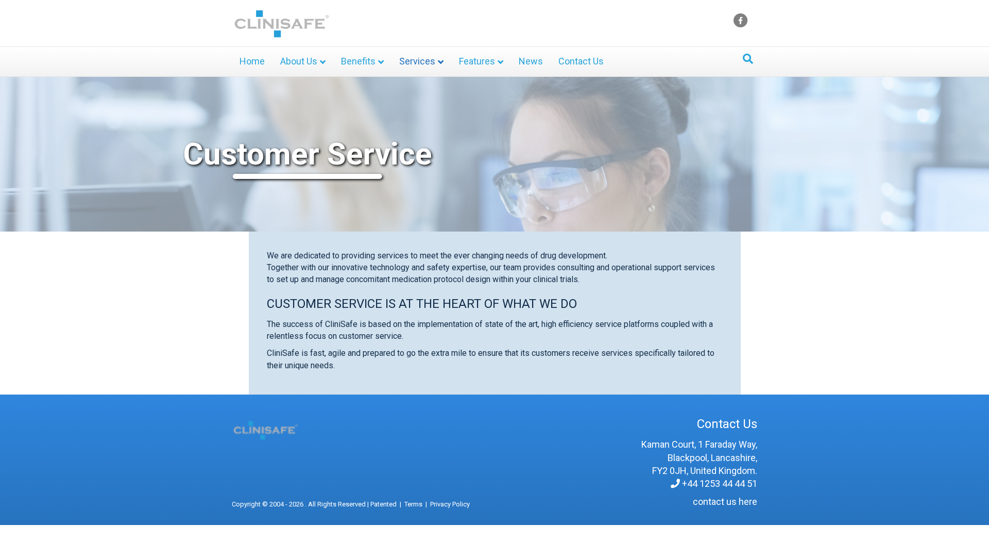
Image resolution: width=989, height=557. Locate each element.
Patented (383, 504)
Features (477, 61)
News (531, 61)
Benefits (358, 61)
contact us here (725, 501)
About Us (298, 61)
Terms (413, 504)
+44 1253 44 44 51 (719, 483)
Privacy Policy (450, 504)
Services (417, 61)
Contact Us (581, 61)
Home (252, 61)
